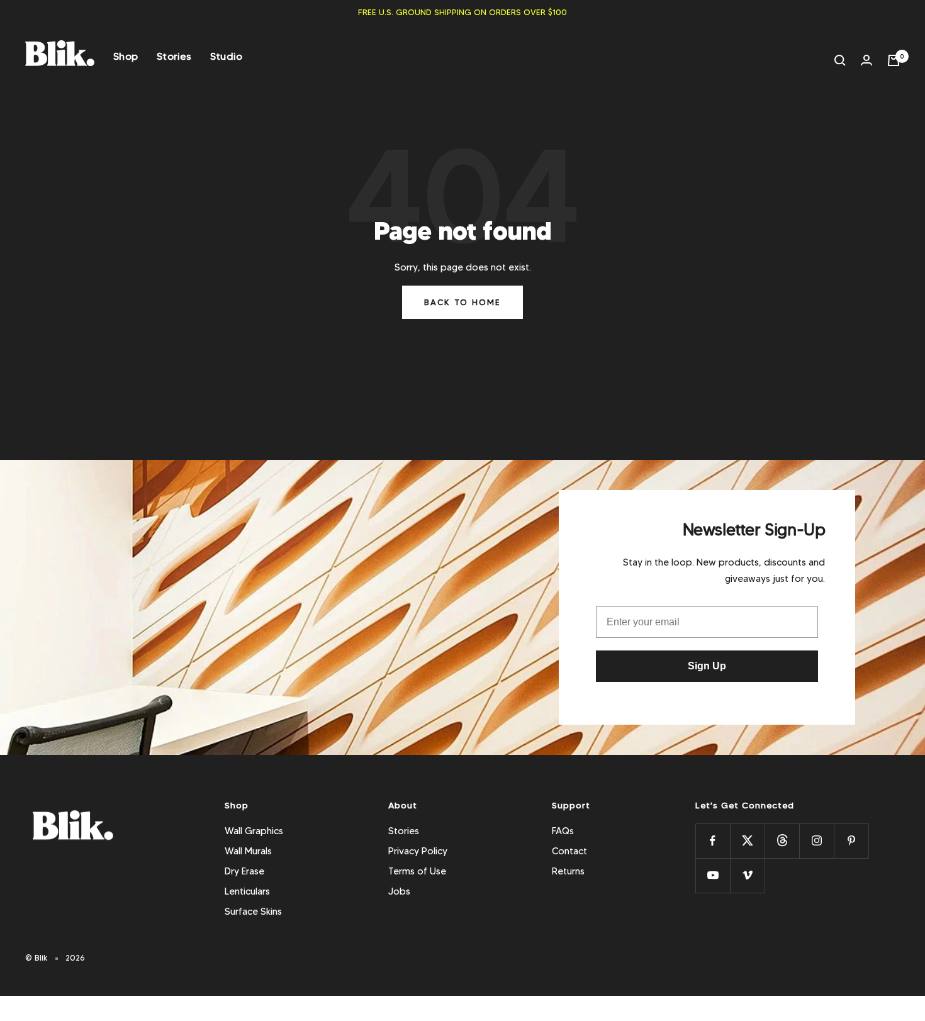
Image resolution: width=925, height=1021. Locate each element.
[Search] (840, 60)
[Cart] (893, 60)
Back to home (462, 302)
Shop (125, 56)
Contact (569, 851)
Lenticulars (247, 891)
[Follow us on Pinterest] (851, 840)
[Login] (866, 60)
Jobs (399, 891)
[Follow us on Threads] (782, 840)
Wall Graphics (254, 831)
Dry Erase (244, 871)
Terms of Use (417, 871)
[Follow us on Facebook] (712, 840)
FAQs (563, 831)
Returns (568, 871)
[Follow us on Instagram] (816, 840)
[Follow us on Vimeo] (747, 875)
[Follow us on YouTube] (712, 875)
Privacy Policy (417, 851)
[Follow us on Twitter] (747, 840)
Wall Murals (248, 851)
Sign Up (707, 666)
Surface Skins (253, 911)
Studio (226, 56)
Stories (174, 56)
